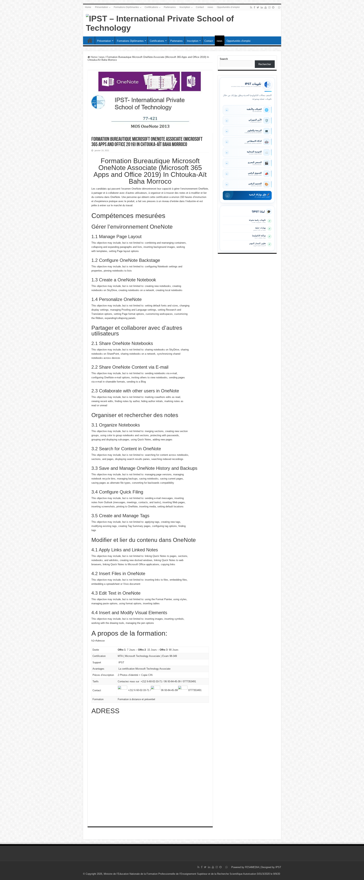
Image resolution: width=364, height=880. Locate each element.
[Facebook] (254, 7)
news (210, 7)
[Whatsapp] (279, 7)
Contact (200, 7)
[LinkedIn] (261, 7)
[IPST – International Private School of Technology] (182, 22)
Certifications (151, 7)
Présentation (101, 7)
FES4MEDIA (252, 867)
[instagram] (269, 7)
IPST (278, 867)
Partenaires (170, 7)
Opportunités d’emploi (228, 7)
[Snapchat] (273, 7)
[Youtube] (265, 7)
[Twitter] (258, 7)
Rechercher (264, 64)
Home (88, 7)
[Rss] (251, 7)
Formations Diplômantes (126, 7)
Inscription (185, 7)
